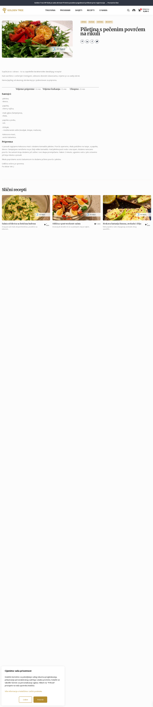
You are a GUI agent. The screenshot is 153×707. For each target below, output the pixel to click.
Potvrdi (40, 699)
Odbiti (25, 699)
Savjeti (78, 10)
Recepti (91, 10)
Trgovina (50, 10)
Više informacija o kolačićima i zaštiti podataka (23, 691)
